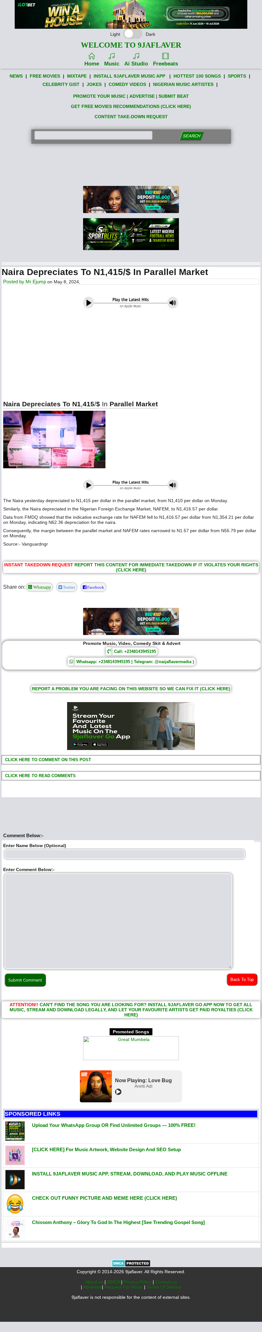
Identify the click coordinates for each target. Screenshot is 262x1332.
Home (91, 64)
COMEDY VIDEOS (127, 84)
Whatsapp (41, 587)
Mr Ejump (36, 281)
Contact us (166, 1281)
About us (94, 1281)
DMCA (114, 1281)
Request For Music (124, 1287)
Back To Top (242, 979)
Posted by (14, 281)
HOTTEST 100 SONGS (197, 76)
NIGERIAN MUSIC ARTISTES (183, 84)
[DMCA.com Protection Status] (131, 1265)
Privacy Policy (138, 1281)
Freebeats (165, 64)
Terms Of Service (164, 1287)
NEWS (16, 76)
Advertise (92, 1287)
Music (111, 64)
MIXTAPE (77, 76)
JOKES (94, 84)
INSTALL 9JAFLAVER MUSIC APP (129, 76)
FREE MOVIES (45, 76)
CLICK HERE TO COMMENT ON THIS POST (47, 759)
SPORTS (237, 76)
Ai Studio (136, 64)
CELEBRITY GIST (61, 84)
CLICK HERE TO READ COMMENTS (40, 775)
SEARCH (191, 136)
